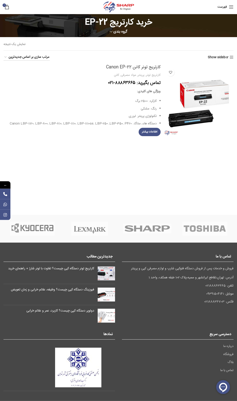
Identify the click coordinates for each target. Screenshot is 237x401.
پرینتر (141, 75)
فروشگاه (228, 354)
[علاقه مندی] (170, 72)
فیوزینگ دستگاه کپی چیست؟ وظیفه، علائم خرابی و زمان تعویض (52, 289)
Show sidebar (218, 57)
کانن (116, 75)
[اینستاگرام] (5, 214)
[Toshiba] (205, 228)
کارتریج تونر (153, 75)
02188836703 (214, 302)
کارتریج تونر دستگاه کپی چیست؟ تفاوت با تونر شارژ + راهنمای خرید (51, 268)
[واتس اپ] (5, 204)
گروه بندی (120, 31)
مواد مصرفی (128, 75)
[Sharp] (147, 228)
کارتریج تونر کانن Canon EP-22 (133, 67)
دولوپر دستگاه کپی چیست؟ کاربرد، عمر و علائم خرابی (60, 311)
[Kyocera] (32, 228)
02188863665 (215, 286)
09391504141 (215, 294)
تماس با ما (227, 370)
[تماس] (5, 194)
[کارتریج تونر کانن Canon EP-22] (199, 100)
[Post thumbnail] (106, 273)
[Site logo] (118, 7)
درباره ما (228, 346)
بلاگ (231, 362)
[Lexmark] (89, 228)
